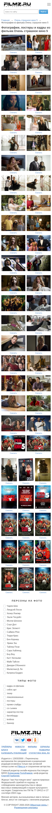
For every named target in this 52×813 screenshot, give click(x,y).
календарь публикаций (14, 753)
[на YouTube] (29, 740)
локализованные (15, 697)
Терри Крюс (12, 636)
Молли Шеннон (14, 621)
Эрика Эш (12, 643)
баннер (10, 723)
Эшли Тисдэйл (14, 617)
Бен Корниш (13, 639)
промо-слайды (14, 704)
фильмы (32, 747)
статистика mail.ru (39, 753)
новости (20, 747)
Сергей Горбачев (10, 776)
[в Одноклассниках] (35, 740)
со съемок (12, 708)
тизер (9, 693)
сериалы (45, 747)
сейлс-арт (12, 690)
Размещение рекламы (26, 807)
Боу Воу (11, 654)
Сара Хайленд (14, 650)
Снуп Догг (12, 624)
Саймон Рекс (13, 632)
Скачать (13, 52)
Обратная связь (38, 805)
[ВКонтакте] (16, 740)
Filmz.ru (21, 766)
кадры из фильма (15, 686)
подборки (44, 750)
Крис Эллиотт (13, 628)
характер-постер (15, 712)
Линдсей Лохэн (14, 610)
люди (23, 750)
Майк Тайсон (13, 662)
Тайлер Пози (13, 647)
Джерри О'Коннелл (16, 665)
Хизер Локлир (14, 613)
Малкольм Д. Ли (15, 669)
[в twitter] (23, 740)
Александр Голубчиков (20, 773)
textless (10, 719)
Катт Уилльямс (14, 658)
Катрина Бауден (15, 673)
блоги (4, 750)
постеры (11, 701)
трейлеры (6, 747)
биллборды (12, 716)
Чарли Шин (12, 606)
